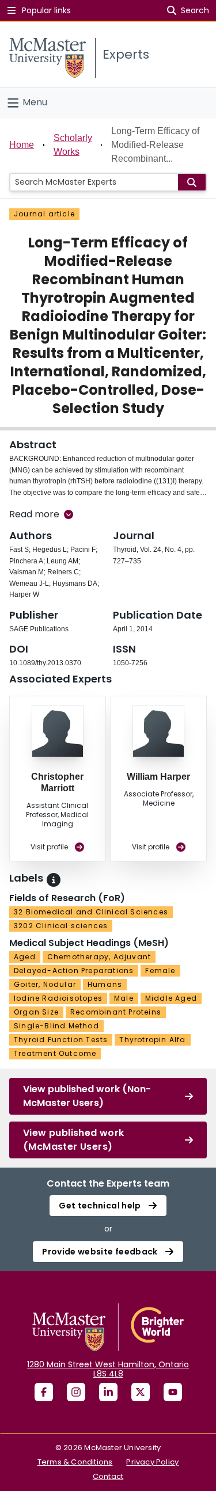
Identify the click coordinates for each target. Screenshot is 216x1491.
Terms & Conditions (75, 1461)
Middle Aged (171, 998)
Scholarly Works (73, 145)
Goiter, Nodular (45, 984)
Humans (105, 984)
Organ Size (36, 1012)
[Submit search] (192, 182)
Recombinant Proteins (115, 1012)
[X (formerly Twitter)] (140, 1392)
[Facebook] (44, 1392)
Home (21, 145)
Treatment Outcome (55, 1053)
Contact (108, 1476)
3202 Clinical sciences (61, 926)
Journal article (44, 214)
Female (160, 970)
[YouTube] (173, 1392)
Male (124, 998)
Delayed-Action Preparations (74, 970)
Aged (25, 957)
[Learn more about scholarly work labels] (53, 880)
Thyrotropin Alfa (152, 1039)
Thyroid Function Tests (61, 1039)
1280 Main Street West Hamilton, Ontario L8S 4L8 (108, 1369)
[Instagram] (76, 1392)
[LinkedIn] (108, 1392)
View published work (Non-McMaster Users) (87, 1095)
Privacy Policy (152, 1461)
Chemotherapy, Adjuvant (99, 957)
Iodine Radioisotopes (58, 998)
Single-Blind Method (56, 1026)
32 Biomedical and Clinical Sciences (91, 912)
